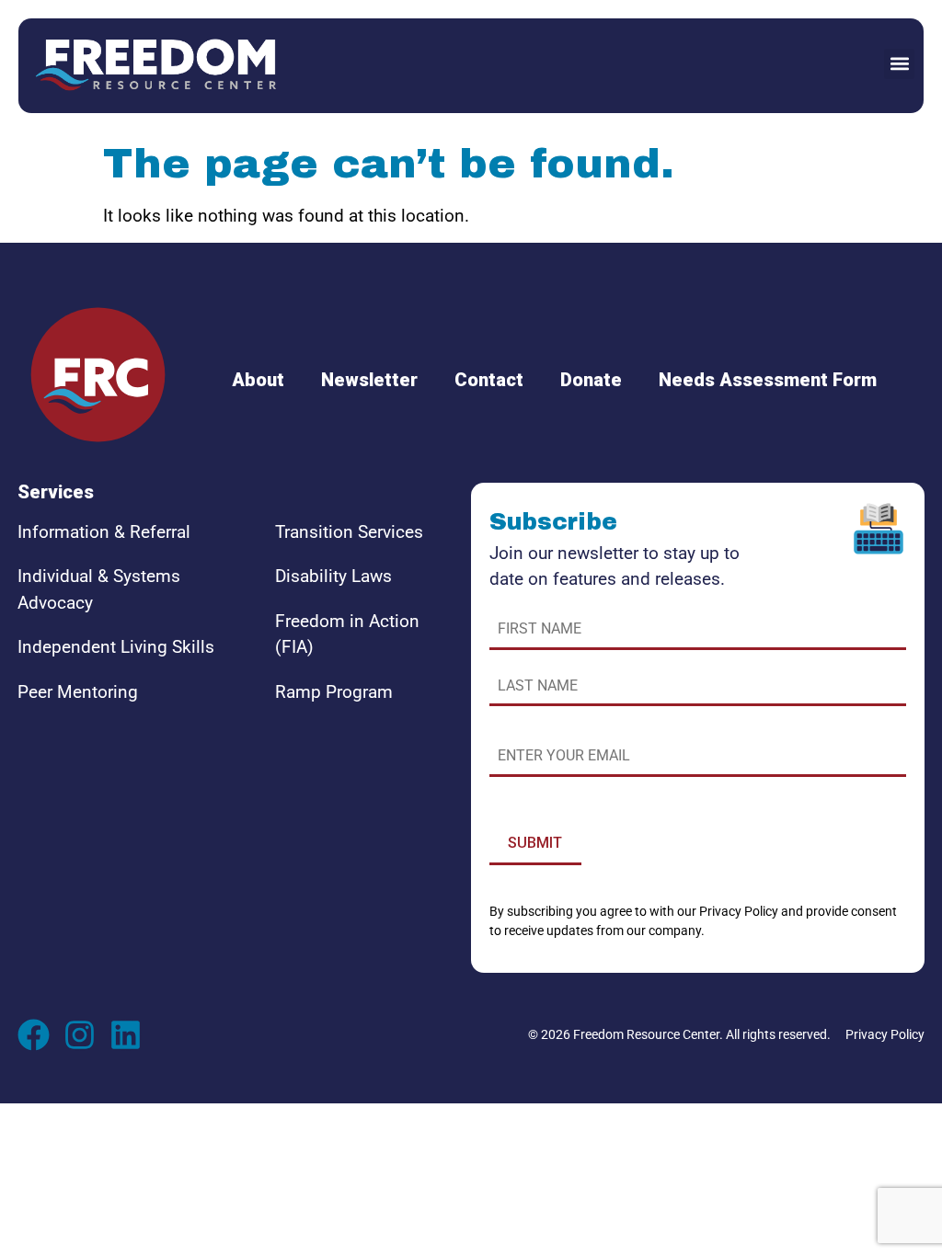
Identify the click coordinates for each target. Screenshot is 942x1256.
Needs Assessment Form (768, 380)
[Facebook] (33, 1035)
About (258, 380)
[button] (899, 64)
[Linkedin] (125, 1035)
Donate (591, 380)
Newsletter (369, 380)
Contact (488, 380)
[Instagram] (79, 1035)
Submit (535, 842)
